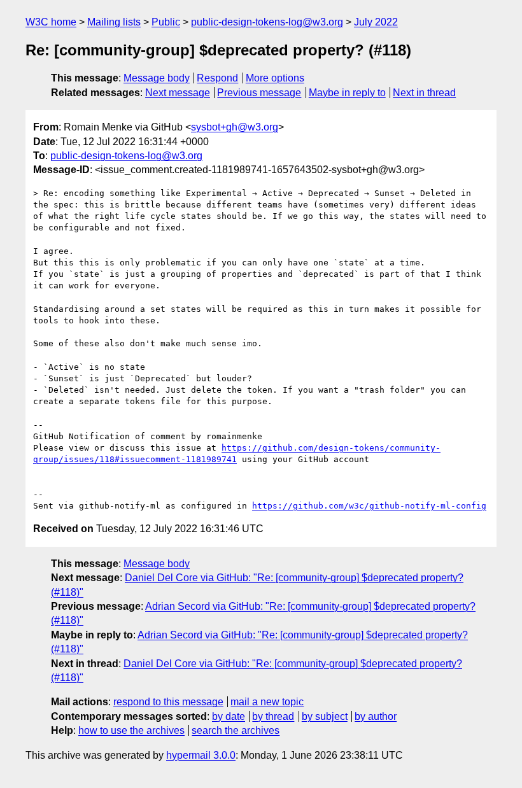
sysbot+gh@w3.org (234, 127)
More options (275, 78)
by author (376, 716)
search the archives (235, 730)
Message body (156, 78)
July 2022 (376, 22)
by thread (273, 716)
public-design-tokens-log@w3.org (267, 22)
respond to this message (168, 701)
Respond (217, 78)
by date (228, 716)
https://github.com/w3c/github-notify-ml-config (369, 505)
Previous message (259, 92)
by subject (325, 716)
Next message (177, 92)
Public (166, 22)
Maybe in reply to (347, 92)
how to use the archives (131, 730)
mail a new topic (267, 701)
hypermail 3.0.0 (201, 755)
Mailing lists (114, 22)
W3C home (50, 22)
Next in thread (424, 92)
